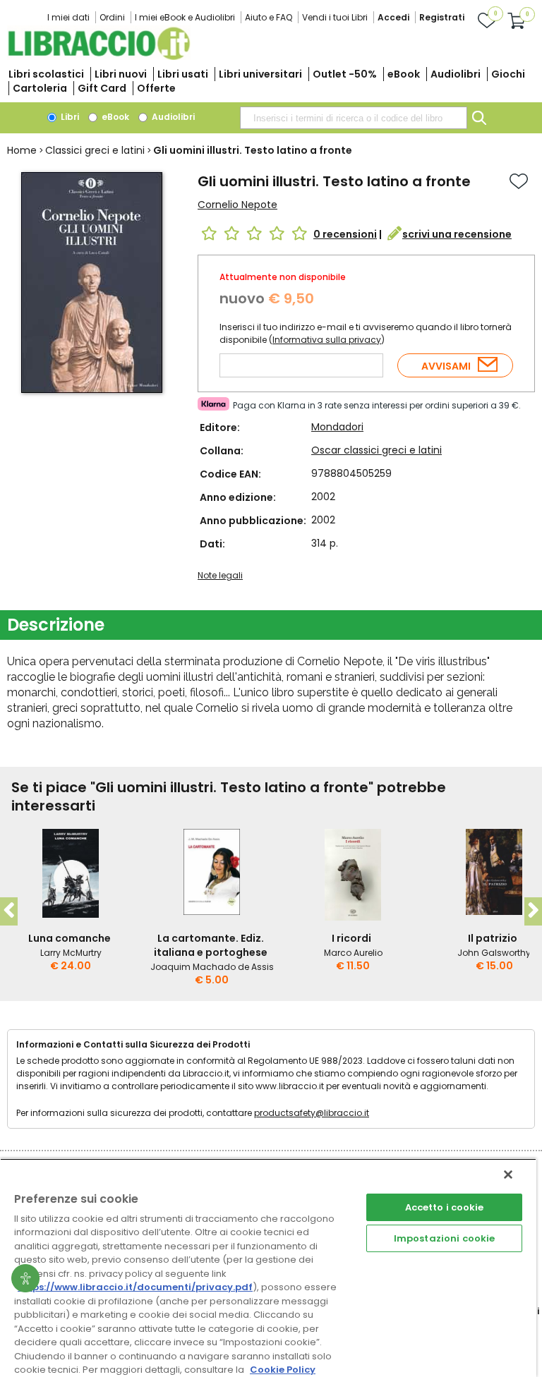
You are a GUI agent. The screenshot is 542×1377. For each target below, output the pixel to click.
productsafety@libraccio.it (311, 1113)
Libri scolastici (46, 74)
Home (22, 150)
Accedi (393, 17)
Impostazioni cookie (444, 1238)
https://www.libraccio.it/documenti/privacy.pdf (135, 1287)
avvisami (446, 366)
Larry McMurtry (71, 953)
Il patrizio (492, 938)
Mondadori (337, 427)
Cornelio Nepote (237, 205)
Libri (69, 117)
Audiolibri (455, 74)
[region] (268, 1267)
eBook (403, 74)
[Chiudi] (508, 1174)
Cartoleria (40, 88)
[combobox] (353, 118)
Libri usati (182, 74)
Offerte (156, 88)
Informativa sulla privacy (326, 340)
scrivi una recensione (457, 234)
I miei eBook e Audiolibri (185, 17)
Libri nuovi (121, 74)
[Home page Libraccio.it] (99, 57)
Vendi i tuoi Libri (335, 17)
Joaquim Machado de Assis (212, 967)
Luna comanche (69, 938)
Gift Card (102, 88)
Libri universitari (260, 74)
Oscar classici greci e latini (376, 450)
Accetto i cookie (444, 1207)
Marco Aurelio (353, 953)
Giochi (508, 74)
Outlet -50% (345, 74)
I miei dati (68, 17)
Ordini (112, 17)
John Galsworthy (494, 953)
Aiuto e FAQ (268, 17)
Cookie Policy (282, 1369)
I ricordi (351, 938)
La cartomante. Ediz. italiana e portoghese (210, 945)
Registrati (441, 17)
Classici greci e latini (95, 150)
